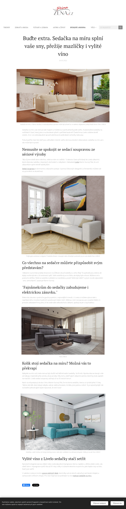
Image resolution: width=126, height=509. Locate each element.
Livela (77, 162)
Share (27, 485)
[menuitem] (7, 27)
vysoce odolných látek (50, 473)
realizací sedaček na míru (82, 476)
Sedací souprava (28, 169)
